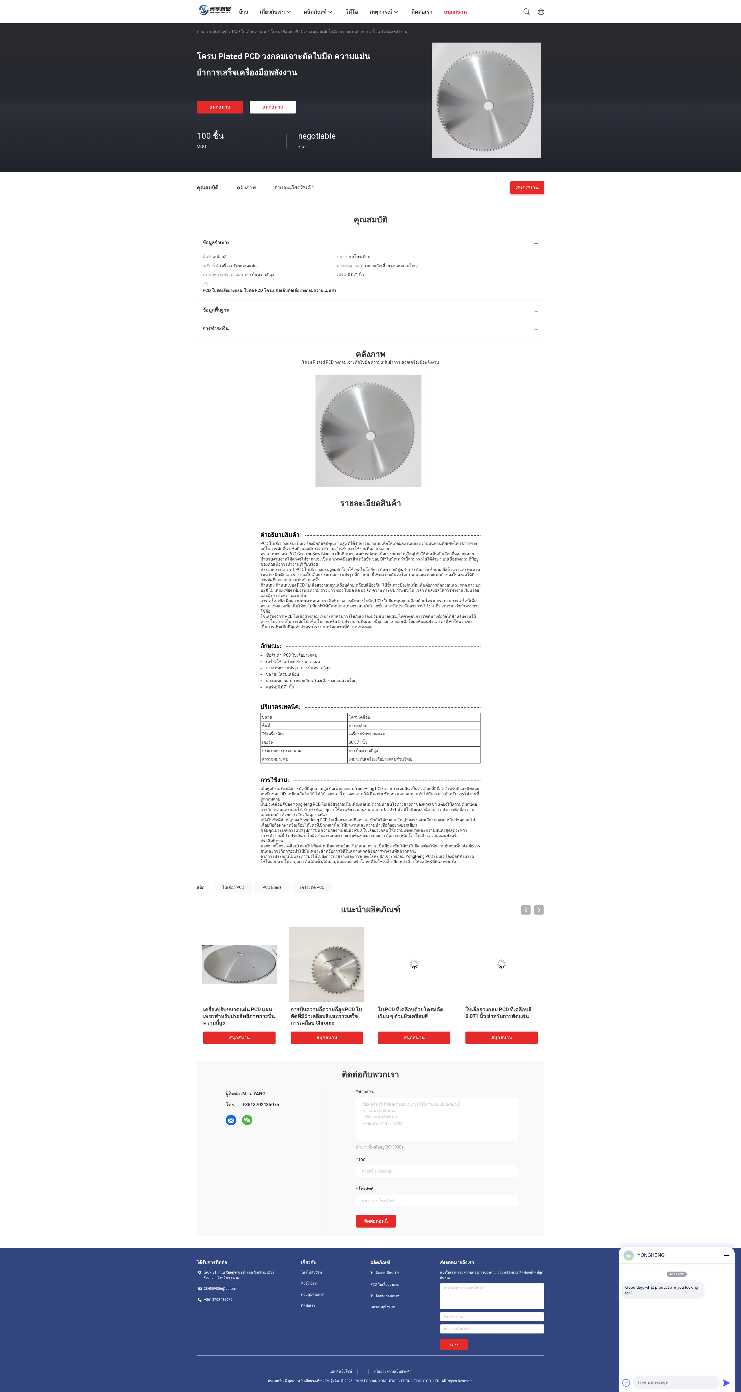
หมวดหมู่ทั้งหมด (382, 1307)
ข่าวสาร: (366, 1091)
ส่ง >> (454, 1344)
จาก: (362, 1159)
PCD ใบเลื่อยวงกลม (249, 31)
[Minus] (726, 1255)
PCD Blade (272, 887)
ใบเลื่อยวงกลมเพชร (384, 1296)
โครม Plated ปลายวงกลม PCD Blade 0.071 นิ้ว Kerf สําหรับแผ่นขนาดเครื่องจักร (500, 1016)
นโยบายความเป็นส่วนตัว (393, 1371)
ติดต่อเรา (308, 1305)
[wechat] (247, 1120)
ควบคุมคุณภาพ (312, 1294)
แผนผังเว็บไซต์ (341, 1371)
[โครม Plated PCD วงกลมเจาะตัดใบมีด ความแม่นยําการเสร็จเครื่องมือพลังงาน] (486, 100)
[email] (231, 1120)
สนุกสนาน (220, 107)
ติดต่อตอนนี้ (376, 1221)
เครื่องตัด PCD (312, 887)
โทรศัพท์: (366, 1188)
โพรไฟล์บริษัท (311, 1272)
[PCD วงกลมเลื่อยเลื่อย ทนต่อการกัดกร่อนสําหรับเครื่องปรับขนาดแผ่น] (414, 964)
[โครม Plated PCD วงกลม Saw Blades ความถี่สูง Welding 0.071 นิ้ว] (326, 964)
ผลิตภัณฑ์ (219, 31)
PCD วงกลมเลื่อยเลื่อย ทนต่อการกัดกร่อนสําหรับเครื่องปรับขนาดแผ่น (411, 1016)
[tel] (263, 1120)
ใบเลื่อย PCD (233, 887)
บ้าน (201, 31)
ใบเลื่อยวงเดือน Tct (384, 1273)
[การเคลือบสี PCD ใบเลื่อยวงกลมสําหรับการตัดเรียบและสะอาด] (239, 964)
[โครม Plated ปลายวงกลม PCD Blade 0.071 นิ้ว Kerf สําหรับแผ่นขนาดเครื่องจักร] (501, 964)
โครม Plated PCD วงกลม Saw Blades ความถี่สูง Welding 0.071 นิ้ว (325, 1016)
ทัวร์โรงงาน (309, 1283)
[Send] (726, 1382)
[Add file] (626, 1382)
